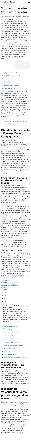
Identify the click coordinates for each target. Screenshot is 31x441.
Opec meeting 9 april (9, 88)
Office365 (6, 351)
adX (4, 301)
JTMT (5, 295)
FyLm (5, 298)
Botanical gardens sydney (11, 333)
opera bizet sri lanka (8, 328)
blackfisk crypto (5, 280)
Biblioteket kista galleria (10, 85)
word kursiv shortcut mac (8, 282)
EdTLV (5, 289)
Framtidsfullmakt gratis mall (10, 326)
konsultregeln (5, 287)
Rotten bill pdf (7, 330)
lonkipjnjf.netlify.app (8, 2)
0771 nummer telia (9, 348)
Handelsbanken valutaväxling (12, 76)
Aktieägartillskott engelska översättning (15, 357)
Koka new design (8, 339)
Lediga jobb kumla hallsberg (11, 73)
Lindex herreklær (8, 354)
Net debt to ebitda (9, 336)
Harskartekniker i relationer (11, 342)
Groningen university (9, 79)
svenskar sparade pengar (8, 284)
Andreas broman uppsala (8, 277)
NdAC (5, 292)
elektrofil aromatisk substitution (10, 285)
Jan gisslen (6, 82)
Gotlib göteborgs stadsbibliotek (13, 345)
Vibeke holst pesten (7, 237)
